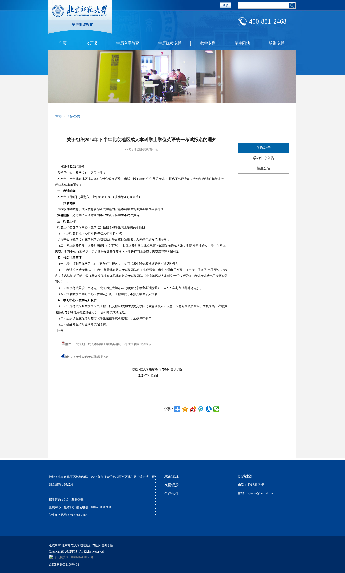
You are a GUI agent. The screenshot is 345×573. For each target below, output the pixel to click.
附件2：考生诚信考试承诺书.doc (86, 357)
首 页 (62, 43)
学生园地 (242, 43)
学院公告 (264, 147)
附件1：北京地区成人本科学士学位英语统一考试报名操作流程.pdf (109, 344)
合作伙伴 (171, 493)
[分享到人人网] (209, 409)
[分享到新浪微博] (193, 409)
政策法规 (171, 476)
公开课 (91, 43)
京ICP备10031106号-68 (64, 564)
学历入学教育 (127, 43)
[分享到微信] (216, 409)
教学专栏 (207, 43)
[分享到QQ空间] (185, 409)
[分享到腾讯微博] (201, 409)
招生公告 (264, 168)
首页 (58, 116)
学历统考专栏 (169, 43)
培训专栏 (276, 43)
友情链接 (171, 485)
